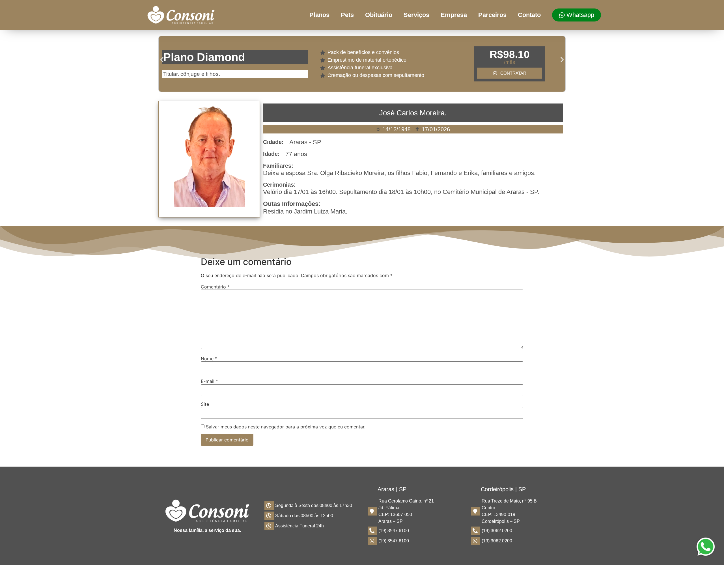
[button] (161, 59)
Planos (319, 14)
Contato (529, 14)
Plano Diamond (204, 57)
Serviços (416, 14)
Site (205, 404)
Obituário (378, 14)
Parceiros (492, 14)
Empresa (454, 14)
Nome (209, 358)
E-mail (209, 381)
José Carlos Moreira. (413, 113)
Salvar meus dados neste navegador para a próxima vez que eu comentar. (285, 426)
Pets (347, 14)
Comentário (215, 286)
